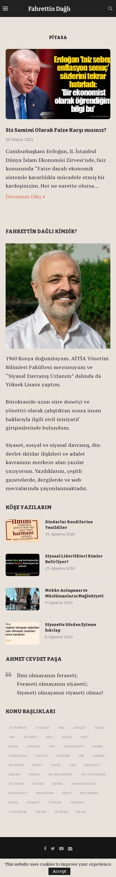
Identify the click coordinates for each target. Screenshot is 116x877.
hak (72, 765)
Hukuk (34, 774)
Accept (59, 871)
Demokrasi (18, 756)
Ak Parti (30, 737)
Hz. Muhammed (60, 774)
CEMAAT (33, 746)
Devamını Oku (23, 196)
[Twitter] (53, 848)
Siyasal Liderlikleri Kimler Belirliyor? (74, 559)
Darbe (98, 746)
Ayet (85, 737)
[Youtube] (61, 848)
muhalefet (18, 793)
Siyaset (33, 802)
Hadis (56, 765)
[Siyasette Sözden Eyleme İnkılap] (22, 633)
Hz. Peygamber (93, 774)
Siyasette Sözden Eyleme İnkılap (70, 627)
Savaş (13, 802)
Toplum (54, 802)
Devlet (42, 756)
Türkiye (77, 802)
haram (14, 774)
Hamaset (92, 765)
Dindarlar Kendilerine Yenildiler (69, 525)
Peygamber (89, 793)
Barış (13, 746)
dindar (99, 756)
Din (81, 756)
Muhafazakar (83, 784)
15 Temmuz (17, 728)
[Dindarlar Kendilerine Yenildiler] (22, 530)
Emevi (37, 765)
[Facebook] (45, 848)
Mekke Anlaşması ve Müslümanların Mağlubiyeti (74, 593)
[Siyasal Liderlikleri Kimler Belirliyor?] (22, 565)
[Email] (70, 848)
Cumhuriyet (73, 746)
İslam (81, 812)
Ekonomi (16, 765)
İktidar (61, 812)
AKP (12, 737)
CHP (51, 746)
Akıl (49, 737)
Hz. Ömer (16, 784)
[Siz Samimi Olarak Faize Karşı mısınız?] (58, 84)
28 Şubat (42, 728)
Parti (67, 793)
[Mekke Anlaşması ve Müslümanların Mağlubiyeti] (22, 599)
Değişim (63, 756)
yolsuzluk (18, 812)
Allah (67, 737)
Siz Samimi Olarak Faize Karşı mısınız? (56, 130)
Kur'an (38, 784)
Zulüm (40, 812)
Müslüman (45, 793)
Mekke (57, 784)
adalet (79, 728)
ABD (61, 728)
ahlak (100, 728)
